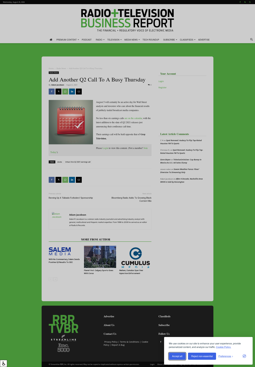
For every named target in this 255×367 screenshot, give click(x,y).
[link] (3, 363)
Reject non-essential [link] (202, 356)
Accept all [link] (177, 356)
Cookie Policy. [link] (223, 347)
